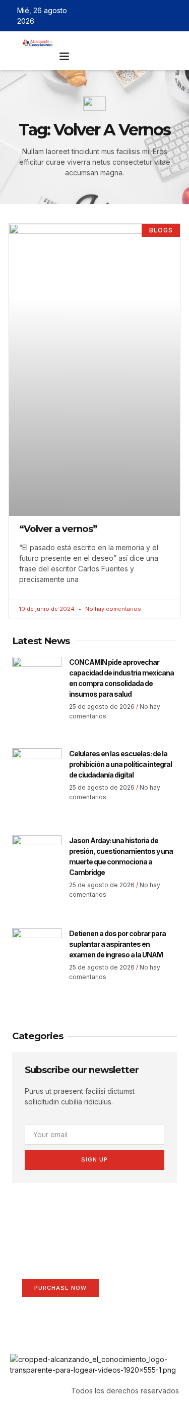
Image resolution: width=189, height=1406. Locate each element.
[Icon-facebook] (131, 16)
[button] (64, 56)
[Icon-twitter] (146, 16)
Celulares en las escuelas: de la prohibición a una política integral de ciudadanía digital (120, 764)
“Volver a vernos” (58, 529)
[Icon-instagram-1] (161, 16)
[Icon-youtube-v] (175, 16)
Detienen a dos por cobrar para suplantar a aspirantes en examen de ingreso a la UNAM (117, 944)
